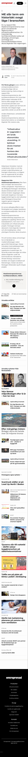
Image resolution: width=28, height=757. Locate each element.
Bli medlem (14, 689)
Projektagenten (14, 695)
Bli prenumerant (14, 687)
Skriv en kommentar (20, 294)
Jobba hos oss (14, 728)
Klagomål (14, 712)
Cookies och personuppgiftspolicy (14, 706)
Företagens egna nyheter (11, 475)
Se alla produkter (14, 698)
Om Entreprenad (14, 731)
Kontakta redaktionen (14, 722)
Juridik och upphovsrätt (14, 709)
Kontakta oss (14, 725)
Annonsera (14, 692)
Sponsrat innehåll (14, 714)
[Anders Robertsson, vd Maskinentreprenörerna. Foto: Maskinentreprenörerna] (14, 56)
